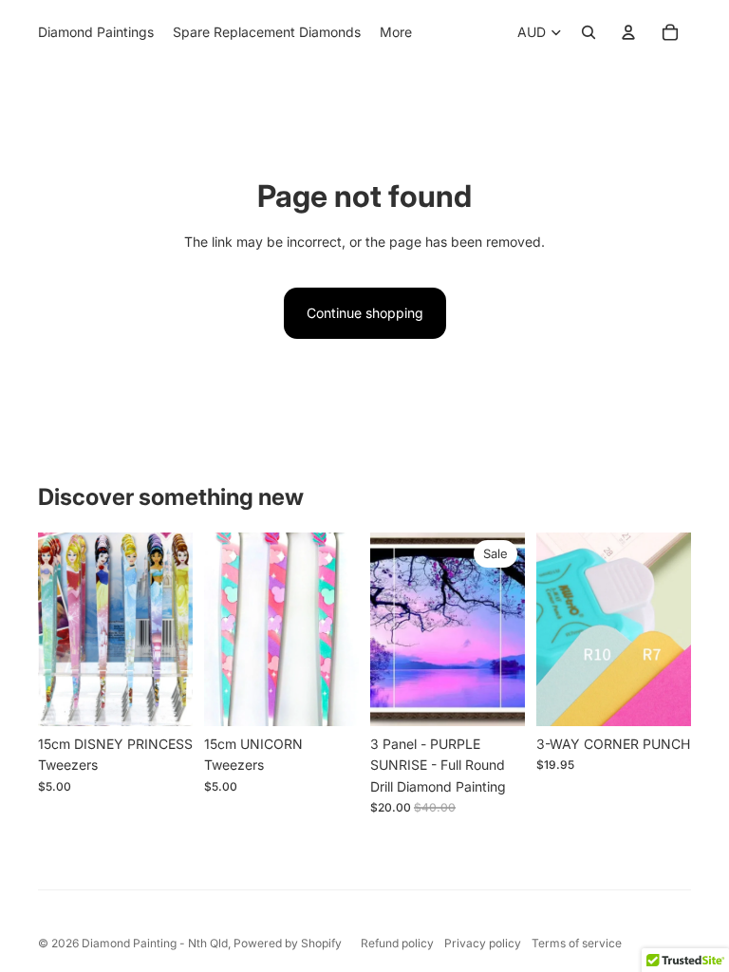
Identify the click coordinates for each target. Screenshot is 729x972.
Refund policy (397, 943)
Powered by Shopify (288, 943)
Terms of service (577, 943)
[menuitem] (395, 32)
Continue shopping (365, 313)
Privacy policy (482, 943)
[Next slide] (178, 629)
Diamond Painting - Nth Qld (155, 943)
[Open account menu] (628, 32)
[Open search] (588, 32)
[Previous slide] (52, 629)
